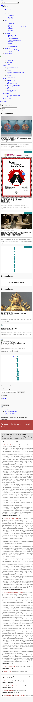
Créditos (7, 414)
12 (14, 266)
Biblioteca (10, 28)
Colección (7, 13)
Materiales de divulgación (15, 50)
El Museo (7, 33)
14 (14, 269)
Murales (10, 43)
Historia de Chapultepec (14, 40)
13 (14, 267)
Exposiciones (11, 23)
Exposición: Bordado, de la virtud (17, 27)
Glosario (10, 51)
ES (4, 7)
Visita (6, 20)
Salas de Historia (12, 45)
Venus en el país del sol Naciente (12, 200)
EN (7, 7)
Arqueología (11, 41)
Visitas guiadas (12, 32)
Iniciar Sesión (9, 9)
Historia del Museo (13, 38)
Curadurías (11, 15)
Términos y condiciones (11, 411)
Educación (7, 48)
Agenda (10, 25)
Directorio (7, 409)
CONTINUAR (21, 392)
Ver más (28, 152)
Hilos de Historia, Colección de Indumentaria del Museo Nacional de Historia (16, 233)
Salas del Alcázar (12, 46)
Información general (13, 22)
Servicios (10, 30)
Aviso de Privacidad (10, 413)
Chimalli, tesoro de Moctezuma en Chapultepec (16, 139)
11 (14, 264)
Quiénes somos (12, 35)
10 (14, 262)
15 (14, 271)
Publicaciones (8, 53)
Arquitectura (11, 36)
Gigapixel (10, 18)
